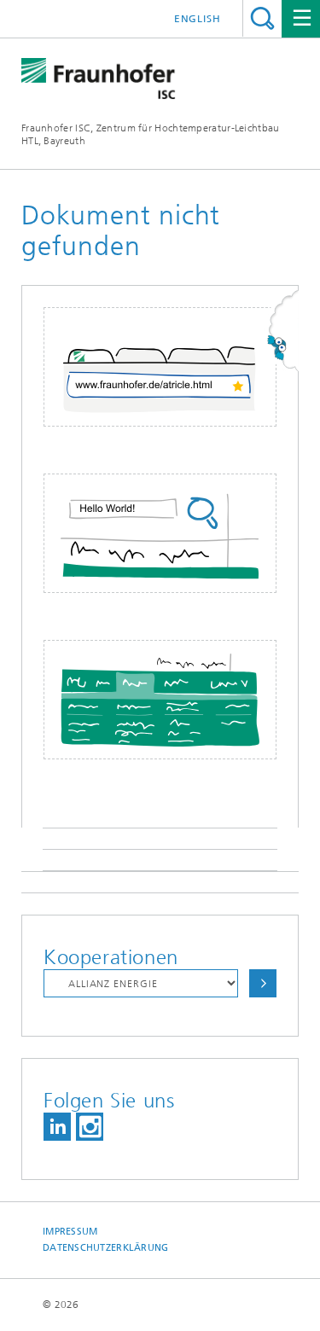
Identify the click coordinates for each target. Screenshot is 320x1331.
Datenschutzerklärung (106, 1247)
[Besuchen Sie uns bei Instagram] (89, 1127)
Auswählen (262, 983)
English (197, 19)
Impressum (70, 1231)
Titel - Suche (262, 18)
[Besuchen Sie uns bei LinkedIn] (57, 1127)
